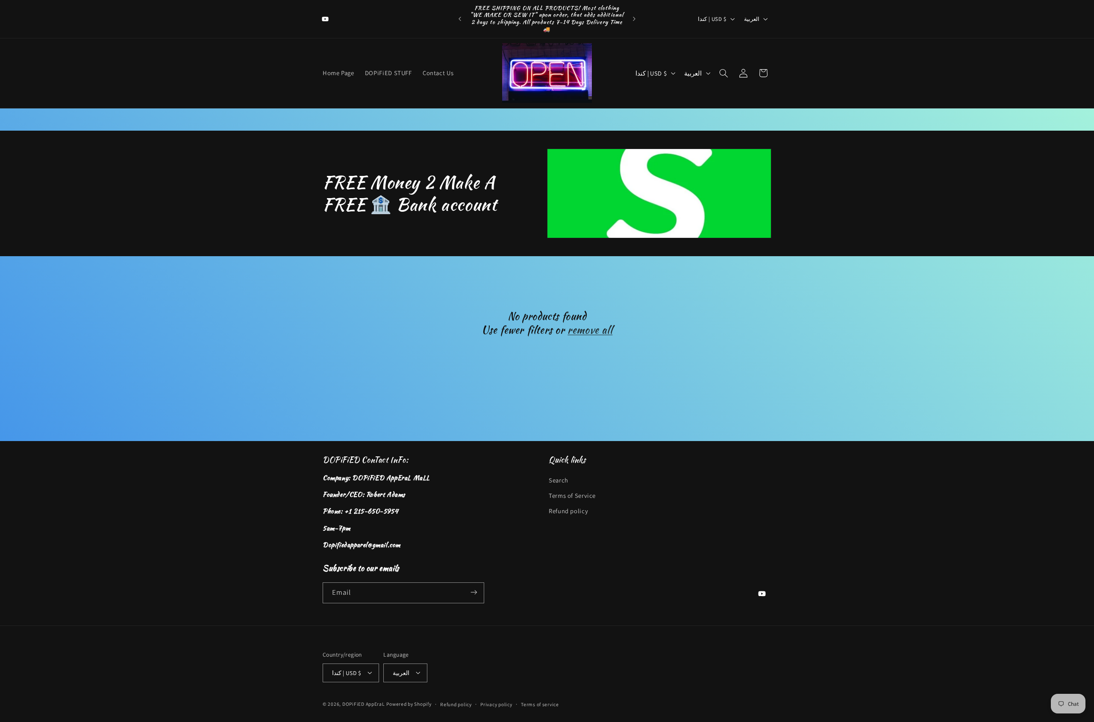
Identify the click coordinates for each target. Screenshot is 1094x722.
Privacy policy (496, 704)
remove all (590, 329)
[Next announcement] (634, 18)
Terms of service (540, 704)
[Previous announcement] (459, 18)
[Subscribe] (474, 592)
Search (558, 480)
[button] (724, 73)
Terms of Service (572, 495)
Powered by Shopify (408, 703)
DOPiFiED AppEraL (363, 703)
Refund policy (568, 511)
